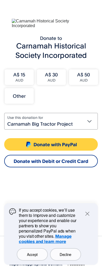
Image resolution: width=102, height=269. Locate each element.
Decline (65, 254)
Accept (32, 254)
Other (19, 96)
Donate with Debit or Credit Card (51, 161)
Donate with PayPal (55, 144)
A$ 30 (51, 77)
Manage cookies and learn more (45, 239)
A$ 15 (19, 77)
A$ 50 (83, 77)
